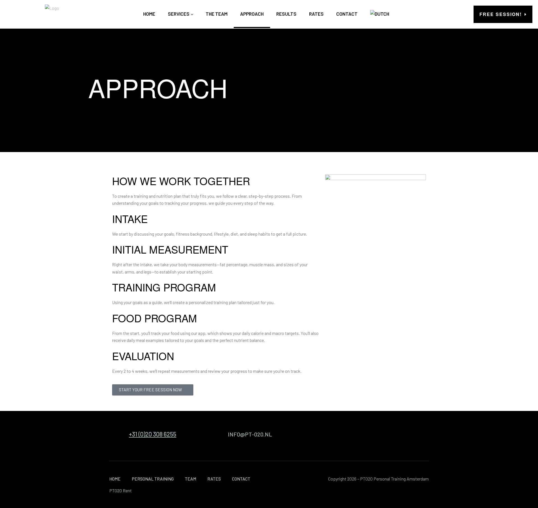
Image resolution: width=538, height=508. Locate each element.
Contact (347, 14)
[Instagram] (395, 435)
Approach (252, 14)
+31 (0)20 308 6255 (152, 434)
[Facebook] (418, 435)
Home (149, 14)
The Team (217, 14)
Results (286, 14)
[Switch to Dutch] (380, 14)
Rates (316, 14)
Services (178, 14)
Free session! (500, 14)
